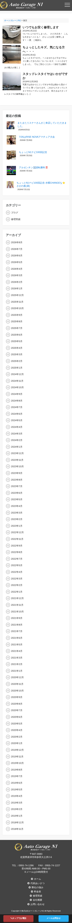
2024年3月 (16, 433)
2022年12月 (17, 532)
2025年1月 (16, 367)
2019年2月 (16, 809)
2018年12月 (17, 822)
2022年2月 (16, 585)
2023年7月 (16, 486)
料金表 (37, 891)
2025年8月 (16, 321)
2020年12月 (17, 677)
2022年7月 (16, 558)
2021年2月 (16, 664)
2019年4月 (16, 796)
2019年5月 (16, 789)
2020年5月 (16, 723)
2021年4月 (16, 651)
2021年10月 (17, 611)
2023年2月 (16, 519)
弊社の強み (37, 887)
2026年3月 (16, 275)
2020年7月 (16, 710)
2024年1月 (16, 446)
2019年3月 (16, 802)
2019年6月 (16, 783)
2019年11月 (17, 756)
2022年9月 (16, 545)
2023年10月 (17, 466)
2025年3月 (16, 354)
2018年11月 (17, 829)
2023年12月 (17, 453)
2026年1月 (16, 288)
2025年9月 (16, 315)
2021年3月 (16, 657)
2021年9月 (16, 618)
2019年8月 (16, 769)
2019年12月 (17, 750)
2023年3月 (16, 512)
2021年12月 (17, 598)
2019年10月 (17, 763)
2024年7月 (16, 407)
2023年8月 (16, 479)
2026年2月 (16, 282)
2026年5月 (16, 262)
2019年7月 (16, 776)
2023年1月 (16, 526)
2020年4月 (16, 730)
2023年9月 (16, 473)
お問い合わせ (37, 904)
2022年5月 (16, 565)
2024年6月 (16, 413)
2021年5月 (16, 644)
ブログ (14, 212)
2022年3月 (16, 578)
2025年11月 (17, 301)
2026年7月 (16, 249)
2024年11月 (17, 381)
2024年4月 (16, 427)
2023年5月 (16, 499)
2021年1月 (16, 670)
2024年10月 (17, 387)
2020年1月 (16, 743)
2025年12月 (17, 295)
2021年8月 (16, 624)
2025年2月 (16, 361)
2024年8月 (16, 400)
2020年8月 (16, 703)
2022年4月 (16, 572)
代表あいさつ (37, 883)
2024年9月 (16, 394)
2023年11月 (17, 460)
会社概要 (37, 900)
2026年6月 (16, 255)
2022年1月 (16, 591)
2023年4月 (16, 506)
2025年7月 (16, 328)
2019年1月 (16, 815)
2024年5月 (16, 420)
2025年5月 (16, 341)
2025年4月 (16, 348)
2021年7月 (16, 631)
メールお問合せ (54, 918)
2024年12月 (17, 374)
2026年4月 (16, 268)
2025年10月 (17, 308)
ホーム (37, 879)
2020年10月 (17, 690)
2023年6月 (16, 493)
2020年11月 (17, 684)
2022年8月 (16, 552)
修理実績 (15, 219)
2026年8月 (16, 242)
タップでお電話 (19, 918)
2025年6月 (16, 334)
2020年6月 (16, 717)
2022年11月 (17, 539)
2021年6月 (16, 638)
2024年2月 (16, 440)
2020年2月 (16, 736)
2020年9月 (16, 697)
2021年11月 (17, 605)
